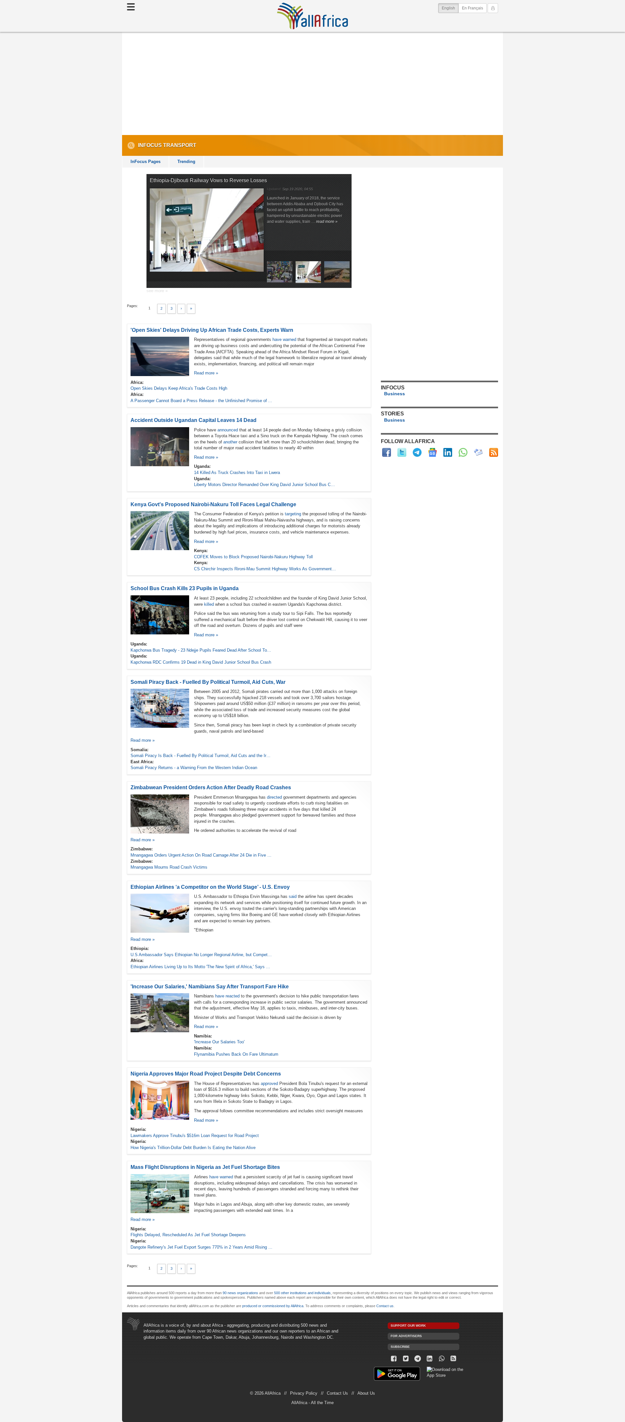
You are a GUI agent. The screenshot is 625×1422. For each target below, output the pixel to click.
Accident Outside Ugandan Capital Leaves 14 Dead (194, 420)
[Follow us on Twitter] (406, 1358)
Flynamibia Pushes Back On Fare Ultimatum (236, 1054)
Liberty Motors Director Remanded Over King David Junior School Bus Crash (265, 484)
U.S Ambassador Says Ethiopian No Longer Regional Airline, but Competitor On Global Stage (202, 954)
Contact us (385, 1306)
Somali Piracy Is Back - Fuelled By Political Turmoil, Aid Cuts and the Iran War (202, 755)
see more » (157, 290)
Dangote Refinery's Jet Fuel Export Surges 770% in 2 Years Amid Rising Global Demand (202, 1247)
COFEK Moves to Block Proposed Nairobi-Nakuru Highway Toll (253, 556)
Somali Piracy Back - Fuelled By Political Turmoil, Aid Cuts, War (208, 682)
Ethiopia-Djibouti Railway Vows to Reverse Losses (208, 180)
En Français (472, 8)
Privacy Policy (303, 1393)
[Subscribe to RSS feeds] (493, 452)
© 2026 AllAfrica (265, 1393)
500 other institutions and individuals (302, 1293)
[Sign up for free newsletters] (478, 452)
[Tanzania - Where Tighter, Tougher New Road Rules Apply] (279, 280)
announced (227, 429)
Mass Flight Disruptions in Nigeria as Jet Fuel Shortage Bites (205, 1167)
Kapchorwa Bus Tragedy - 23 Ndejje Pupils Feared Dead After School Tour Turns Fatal (202, 650)
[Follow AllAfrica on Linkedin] (447, 452)
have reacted (227, 996)
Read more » (206, 373)
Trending (186, 161)
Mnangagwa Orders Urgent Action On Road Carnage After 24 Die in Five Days (202, 855)
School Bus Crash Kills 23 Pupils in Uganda (185, 588)
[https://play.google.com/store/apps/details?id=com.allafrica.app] (397, 1374)
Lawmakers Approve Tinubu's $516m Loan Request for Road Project (195, 1135)
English (450, 8)
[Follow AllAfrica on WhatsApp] (463, 452)
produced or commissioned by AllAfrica (272, 1306)
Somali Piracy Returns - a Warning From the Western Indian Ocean (194, 767)
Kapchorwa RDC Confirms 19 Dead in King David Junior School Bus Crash (201, 662)
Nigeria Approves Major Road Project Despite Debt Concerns (206, 1074)
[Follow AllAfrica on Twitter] (401, 452)
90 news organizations (240, 1293)
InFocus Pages (145, 161)
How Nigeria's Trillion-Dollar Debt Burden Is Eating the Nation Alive (193, 1147)
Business (394, 393)
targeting (293, 513)
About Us (366, 1393)
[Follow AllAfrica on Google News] (432, 452)
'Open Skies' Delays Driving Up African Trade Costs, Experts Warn (212, 330)
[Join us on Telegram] (418, 1358)
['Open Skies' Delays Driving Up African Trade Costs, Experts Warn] (160, 356)
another (230, 442)
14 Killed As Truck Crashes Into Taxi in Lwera (237, 472)
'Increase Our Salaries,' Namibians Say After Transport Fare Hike (210, 986)
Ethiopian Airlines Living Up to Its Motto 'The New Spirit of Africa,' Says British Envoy (202, 966)
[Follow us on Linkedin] (430, 1358)
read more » (327, 221)
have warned (284, 339)
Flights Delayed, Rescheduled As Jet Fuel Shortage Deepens (188, 1234)
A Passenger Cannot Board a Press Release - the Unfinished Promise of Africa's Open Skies (202, 400)
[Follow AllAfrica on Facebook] (386, 452)
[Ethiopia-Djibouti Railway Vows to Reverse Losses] (207, 232)
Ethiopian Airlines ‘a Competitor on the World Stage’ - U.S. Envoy (210, 887)
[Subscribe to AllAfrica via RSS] (454, 1358)
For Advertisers (406, 1336)
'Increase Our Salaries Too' (219, 1041)
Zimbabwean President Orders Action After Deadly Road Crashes (211, 787)
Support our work (408, 1325)
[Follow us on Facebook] (394, 1358)
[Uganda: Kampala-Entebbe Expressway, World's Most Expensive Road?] (337, 280)
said (293, 896)
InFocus (150, 145)
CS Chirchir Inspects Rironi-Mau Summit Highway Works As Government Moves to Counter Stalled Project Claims (265, 568)
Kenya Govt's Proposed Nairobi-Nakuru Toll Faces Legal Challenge (213, 504)
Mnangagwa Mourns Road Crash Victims (169, 867)
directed (275, 797)
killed (209, 604)
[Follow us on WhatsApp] (442, 1358)
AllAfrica (312, 16)
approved (269, 1083)
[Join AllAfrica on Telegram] (417, 452)
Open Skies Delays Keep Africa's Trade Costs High (179, 388)
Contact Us (337, 1393)
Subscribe (400, 1346)
